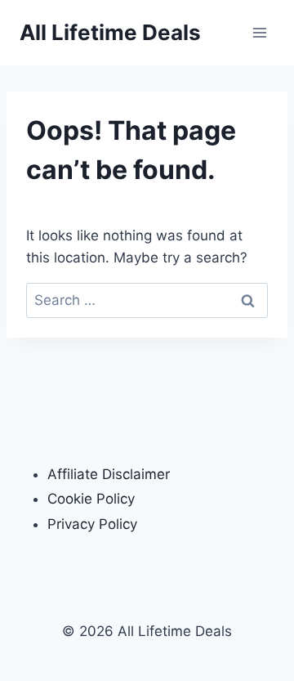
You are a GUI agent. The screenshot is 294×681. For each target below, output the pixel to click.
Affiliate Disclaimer (108, 474)
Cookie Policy (91, 499)
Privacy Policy (92, 524)
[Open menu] (259, 32)
